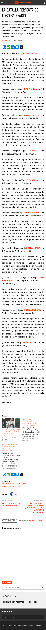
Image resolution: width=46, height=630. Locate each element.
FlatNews (38, 625)
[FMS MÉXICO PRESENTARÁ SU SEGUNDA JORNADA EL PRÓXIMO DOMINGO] (32, 430)
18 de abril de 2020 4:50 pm (16, 41)
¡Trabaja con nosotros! (14, 602)
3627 (5, 41)
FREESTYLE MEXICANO (11, 486)
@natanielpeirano (29, 53)
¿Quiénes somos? (12, 596)
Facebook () (33, 520)
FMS (25, 484)
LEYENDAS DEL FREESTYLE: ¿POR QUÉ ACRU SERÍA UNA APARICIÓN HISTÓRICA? (34, 507)
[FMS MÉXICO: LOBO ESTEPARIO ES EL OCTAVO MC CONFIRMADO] (12, 456)
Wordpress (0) (23, 520)
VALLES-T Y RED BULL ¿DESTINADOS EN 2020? (12, 505)
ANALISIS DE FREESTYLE (12, 484)
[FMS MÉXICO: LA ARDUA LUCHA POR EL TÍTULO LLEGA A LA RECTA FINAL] (11, 423)
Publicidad (32, 602)
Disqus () (41, 520)
